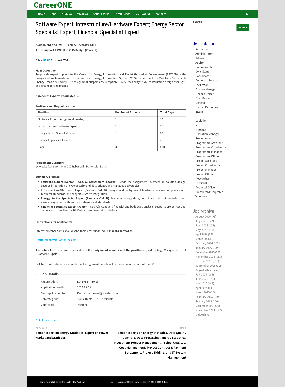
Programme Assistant (209, 143)
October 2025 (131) (207, 261)
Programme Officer (207, 156)
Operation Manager (207, 134)
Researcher (202, 178)
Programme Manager (208, 152)
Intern (199, 111)
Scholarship (101, 14)
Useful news (122, 14)
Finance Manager (205, 89)
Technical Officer (205, 187)
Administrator (204, 53)
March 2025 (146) (206, 292)
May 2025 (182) (204, 283)
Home (41, 14)
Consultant (202, 71)
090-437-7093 (148, 382)
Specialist (201, 183)
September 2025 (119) (208, 265)
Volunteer (201, 196)
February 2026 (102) (207, 243)
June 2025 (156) (205, 279)
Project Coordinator (207, 165)
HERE (46, 60)
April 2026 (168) (204, 234)
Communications (205, 67)
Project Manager (205, 169)
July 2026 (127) (204, 221)
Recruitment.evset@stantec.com (56, 240)
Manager (200, 129)
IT (196, 116)
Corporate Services (207, 80)
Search (197, 21)
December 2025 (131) (208, 252)
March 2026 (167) (206, 239)
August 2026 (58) (205, 216)
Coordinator (202, 76)
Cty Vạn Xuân (79, 382)
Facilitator (201, 85)
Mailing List (143, 14)
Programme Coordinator (210, 147)
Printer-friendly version (46, 320)
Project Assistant (206, 161)
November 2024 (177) (208, 310)
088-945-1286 (162, 382)
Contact (161, 14)
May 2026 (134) (204, 230)
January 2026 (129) (207, 248)
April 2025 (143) (204, 288)
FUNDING (67, 14)
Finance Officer (204, 94)
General (200, 103)
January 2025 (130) (207, 301)
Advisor (200, 58)
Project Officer (204, 174)
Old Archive (202, 314)
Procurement (203, 138)
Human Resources (206, 107)
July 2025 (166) (204, 274)
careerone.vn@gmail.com (127, 382)
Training (82, 14)
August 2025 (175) (206, 270)
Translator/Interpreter (209, 192)
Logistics (201, 120)
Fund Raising (203, 98)
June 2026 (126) (205, 225)
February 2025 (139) (207, 297)
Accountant (202, 49)
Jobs (53, 14)
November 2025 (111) (208, 256)
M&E (198, 125)
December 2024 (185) (208, 306)
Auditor (200, 62)
